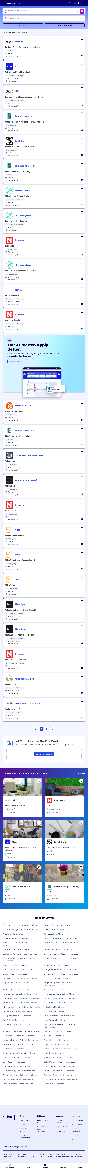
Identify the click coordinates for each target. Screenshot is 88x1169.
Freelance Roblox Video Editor (17, 411)
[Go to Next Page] (52, 729)
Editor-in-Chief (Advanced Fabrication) (20, 270)
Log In (82, 3)
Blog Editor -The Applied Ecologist (18, 171)
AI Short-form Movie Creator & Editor (19, 146)
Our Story (24, 1120)
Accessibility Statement (22, 1155)
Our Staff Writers (23, 1130)
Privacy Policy (42, 1155)
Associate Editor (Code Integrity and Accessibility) (25, 121)
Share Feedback (60, 1127)
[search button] (70, 3)
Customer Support (58, 1121)
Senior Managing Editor (14, 709)
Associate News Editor (14, 320)
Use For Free (17, 361)
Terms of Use (50, 1155)
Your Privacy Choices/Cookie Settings (64, 1155)
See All (81, 773)
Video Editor (10, 460)
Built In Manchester (76, 1141)
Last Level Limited (21, 887)
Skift (14, 800)
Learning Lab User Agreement (9, 1155)
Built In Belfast (78, 1120)
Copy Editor (9, 245)
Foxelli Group (60, 842)
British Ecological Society (66, 887)
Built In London (78, 1135)
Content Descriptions (25, 1136)
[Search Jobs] (82, 11)
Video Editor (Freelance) (14, 535)
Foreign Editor (10, 510)
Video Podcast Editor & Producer (18, 196)
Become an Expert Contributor (42, 1129)
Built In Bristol (77, 1124)
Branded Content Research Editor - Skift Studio (24, 96)
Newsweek (59, 800)
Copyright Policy (34, 1155)
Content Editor (11, 684)
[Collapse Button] (82, 56)
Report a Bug (59, 1131)
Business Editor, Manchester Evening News (22, 47)
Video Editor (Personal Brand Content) (20, 609)
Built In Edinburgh (76, 1130)
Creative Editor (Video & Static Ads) (19, 634)
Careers (23, 1124)
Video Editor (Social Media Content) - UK (21, 72)
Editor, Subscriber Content (15, 659)
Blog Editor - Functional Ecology (17, 436)
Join (75, 3)
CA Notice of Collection (79, 1155)
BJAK (14, 842)
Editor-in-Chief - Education (16, 221)
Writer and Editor (12, 295)
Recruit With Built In (42, 1121)
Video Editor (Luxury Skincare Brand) (20, 560)
